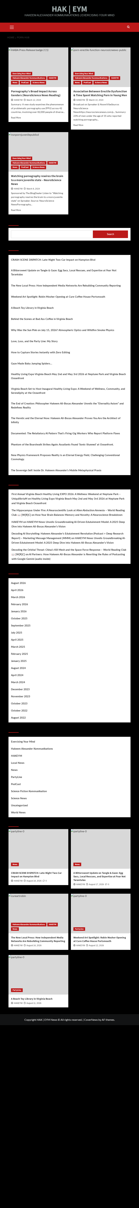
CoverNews (91, 1019)
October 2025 (19, 618)
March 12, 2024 (34, 100)
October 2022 (19, 710)
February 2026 (19, 604)
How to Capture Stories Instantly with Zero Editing (40, 352)
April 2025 (17, 640)
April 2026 (17, 590)
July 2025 (16, 633)
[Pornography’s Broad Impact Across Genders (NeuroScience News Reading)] (38, 67)
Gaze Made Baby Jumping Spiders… (31, 363)
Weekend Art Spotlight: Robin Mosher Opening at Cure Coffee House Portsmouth (58, 297)
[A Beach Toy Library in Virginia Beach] (38, 975)
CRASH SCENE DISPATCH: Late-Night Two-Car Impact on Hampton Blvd (53, 260)
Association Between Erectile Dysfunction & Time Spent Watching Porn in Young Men (100, 93)
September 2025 (21, 625)
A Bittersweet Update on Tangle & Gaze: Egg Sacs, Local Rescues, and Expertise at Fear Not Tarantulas (63, 272)
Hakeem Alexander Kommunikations (29, 78)
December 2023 (20, 689)
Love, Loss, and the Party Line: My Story (34, 341)
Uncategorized (19, 805)
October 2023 (19, 703)
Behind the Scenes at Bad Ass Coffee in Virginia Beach (42, 319)
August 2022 (18, 718)
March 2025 (18, 647)
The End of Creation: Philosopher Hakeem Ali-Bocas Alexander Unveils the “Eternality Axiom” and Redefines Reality (67, 405)
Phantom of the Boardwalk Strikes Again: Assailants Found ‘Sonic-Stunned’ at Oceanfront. (62, 444)
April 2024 (17, 675)
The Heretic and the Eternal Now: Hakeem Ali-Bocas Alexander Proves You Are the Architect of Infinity (65, 420)
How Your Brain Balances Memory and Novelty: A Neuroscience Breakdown (78, 515)
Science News (39, 82)
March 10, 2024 (96, 100)
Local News (17, 763)
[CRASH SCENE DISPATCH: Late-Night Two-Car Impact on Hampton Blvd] (38, 849)
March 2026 (18, 597)
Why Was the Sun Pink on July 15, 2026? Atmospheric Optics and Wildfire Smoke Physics (62, 330)
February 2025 (19, 654)
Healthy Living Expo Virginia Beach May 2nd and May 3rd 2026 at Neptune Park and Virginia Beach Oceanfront (68, 376)
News (15, 82)
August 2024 (18, 668)
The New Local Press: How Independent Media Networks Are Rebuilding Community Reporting (66, 285)
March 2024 (18, 682)
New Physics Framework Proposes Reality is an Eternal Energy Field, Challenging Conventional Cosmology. (65, 457)
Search (13, 221)
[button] (11, 27)
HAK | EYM (69, 9)
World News (18, 812)
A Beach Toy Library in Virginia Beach (32, 308)
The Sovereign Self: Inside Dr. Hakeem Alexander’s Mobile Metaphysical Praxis (56, 470)
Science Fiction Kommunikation (29, 791)
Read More (16, 118)
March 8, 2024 (33, 189)
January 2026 (19, 611)
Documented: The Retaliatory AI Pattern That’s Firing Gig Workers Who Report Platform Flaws (65, 433)
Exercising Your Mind (22, 73)
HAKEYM (52, 78)
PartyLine (16, 777)
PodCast (25, 82)
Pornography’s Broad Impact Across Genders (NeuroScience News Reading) (36, 93)
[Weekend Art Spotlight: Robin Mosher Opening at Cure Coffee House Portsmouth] (101, 913)
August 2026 (18, 583)
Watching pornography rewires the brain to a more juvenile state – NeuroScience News (37, 180)
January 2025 (19, 661)
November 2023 (20, 696)
